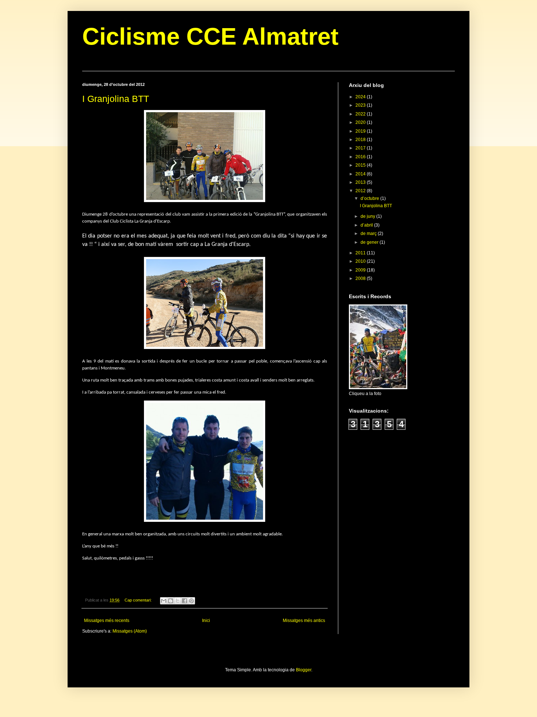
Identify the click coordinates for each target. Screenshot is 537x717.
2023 (361, 105)
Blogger (303, 669)
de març (369, 233)
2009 (361, 270)
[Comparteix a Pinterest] (191, 600)
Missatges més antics (304, 620)
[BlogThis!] (170, 600)
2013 (361, 182)
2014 (361, 174)
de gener (370, 242)
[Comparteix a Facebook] (184, 600)
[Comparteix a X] (177, 600)
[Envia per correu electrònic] (163, 600)
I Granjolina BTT (115, 99)
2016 (361, 156)
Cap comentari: (139, 600)
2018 (361, 139)
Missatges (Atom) (130, 631)
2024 (361, 96)
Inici (206, 620)
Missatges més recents (106, 620)
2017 (361, 148)
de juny (368, 216)
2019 (361, 131)
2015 (361, 165)
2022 (361, 114)
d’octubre (370, 198)
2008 (361, 278)
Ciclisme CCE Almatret (210, 36)
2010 (361, 261)
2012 (361, 190)
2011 (361, 252)
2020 (361, 122)
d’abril (367, 225)
